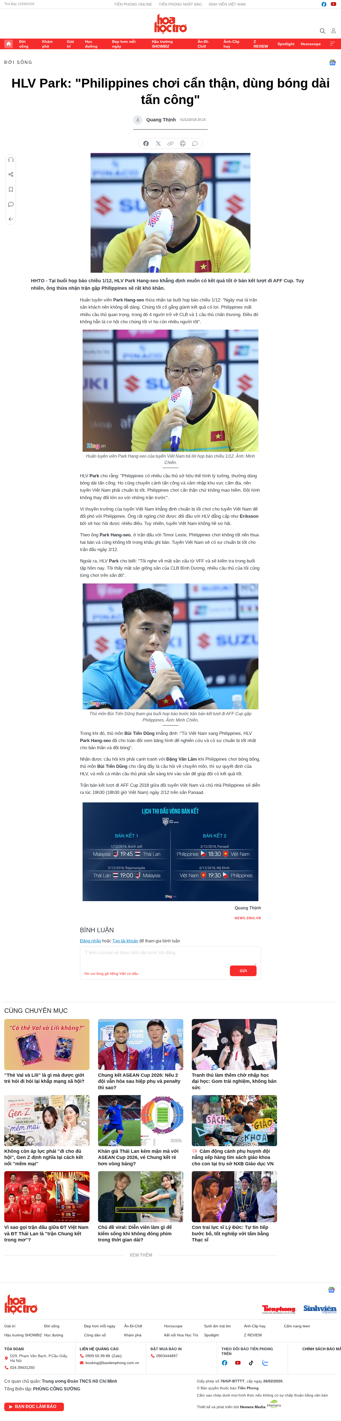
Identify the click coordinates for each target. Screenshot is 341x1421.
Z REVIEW (261, 43)
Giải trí (70, 43)
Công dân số (95, 1335)
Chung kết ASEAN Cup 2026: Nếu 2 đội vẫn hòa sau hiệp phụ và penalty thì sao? (139, 1081)
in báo (182, 143)
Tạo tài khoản (125, 941)
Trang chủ (8, 44)
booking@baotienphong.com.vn (112, 1363)
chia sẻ (146, 143)
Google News (332, 62)
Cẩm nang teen (297, 1326)
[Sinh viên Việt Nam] (320, 1310)
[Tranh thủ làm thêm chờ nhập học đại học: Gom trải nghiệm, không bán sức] (234, 1044)
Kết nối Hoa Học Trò (181, 1335)
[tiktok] (254, 1363)
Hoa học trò (21, 1304)
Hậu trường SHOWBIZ (162, 43)
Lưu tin (11, 189)
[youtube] (333, 4)
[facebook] (324, 4)
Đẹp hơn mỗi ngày (124, 43)
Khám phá (47, 43)
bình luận (195, 143)
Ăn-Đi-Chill (203, 43)
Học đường (91, 43)
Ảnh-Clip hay (231, 43)
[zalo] (268, 1363)
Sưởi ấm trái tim (217, 1326)
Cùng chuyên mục (36, 1010)
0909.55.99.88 (98, 1356)
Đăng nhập (90, 941)
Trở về (11, 219)
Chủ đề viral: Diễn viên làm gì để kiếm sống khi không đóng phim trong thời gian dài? (135, 1233)
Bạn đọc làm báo (35, 1406)
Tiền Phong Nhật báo (180, 4)
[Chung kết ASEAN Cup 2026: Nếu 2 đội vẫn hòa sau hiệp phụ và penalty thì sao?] (140, 1044)
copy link (170, 143)
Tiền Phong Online (133, 4)
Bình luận (11, 204)
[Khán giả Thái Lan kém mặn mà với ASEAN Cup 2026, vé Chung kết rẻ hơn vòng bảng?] (140, 1120)
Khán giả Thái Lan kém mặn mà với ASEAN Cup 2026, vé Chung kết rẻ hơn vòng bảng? (138, 1157)
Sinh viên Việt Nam (227, 4)
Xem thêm (332, 44)
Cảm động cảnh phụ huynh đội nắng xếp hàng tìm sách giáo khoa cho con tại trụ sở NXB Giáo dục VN (233, 1157)
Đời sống (24, 43)
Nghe (11, 159)
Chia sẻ (11, 174)
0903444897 (167, 1356)
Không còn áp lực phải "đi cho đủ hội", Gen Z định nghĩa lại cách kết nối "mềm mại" (43, 1157)
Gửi (243, 971)
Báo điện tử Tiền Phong (170, 23)
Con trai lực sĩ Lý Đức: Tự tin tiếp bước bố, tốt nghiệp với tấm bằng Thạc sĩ (230, 1233)
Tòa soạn (14, 1349)
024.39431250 (22, 1367)
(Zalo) (117, 1356)
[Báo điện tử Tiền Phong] (278, 1310)
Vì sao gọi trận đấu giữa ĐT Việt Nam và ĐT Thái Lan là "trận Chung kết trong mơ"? (46, 1233)
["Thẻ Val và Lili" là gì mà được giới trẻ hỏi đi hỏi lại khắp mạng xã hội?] (47, 1044)
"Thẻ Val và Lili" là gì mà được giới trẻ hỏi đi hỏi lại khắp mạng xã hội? (44, 1078)
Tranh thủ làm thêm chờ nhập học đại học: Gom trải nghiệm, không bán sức (234, 1081)
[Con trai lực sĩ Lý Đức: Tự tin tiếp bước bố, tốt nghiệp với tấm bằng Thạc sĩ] (234, 1196)
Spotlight (286, 44)
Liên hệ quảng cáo (99, 1349)
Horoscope (311, 44)
